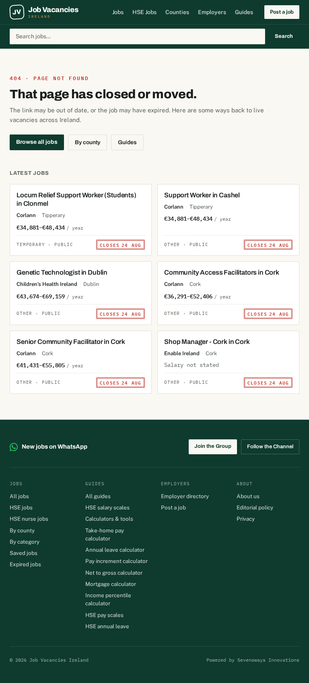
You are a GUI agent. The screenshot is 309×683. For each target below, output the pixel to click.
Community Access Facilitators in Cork (221, 272)
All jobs (19, 496)
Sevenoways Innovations (268, 660)
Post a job (282, 12)
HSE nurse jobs (29, 518)
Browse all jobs (37, 142)
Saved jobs (23, 553)
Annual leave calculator (114, 549)
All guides (98, 496)
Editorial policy (255, 507)
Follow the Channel (270, 446)
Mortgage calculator (110, 584)
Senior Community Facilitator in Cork (70, 341)
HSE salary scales (107, 507)
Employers (212, 12)
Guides (244, 12)
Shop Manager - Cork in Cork (207, 341)
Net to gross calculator (113, 572)
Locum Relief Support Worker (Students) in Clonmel (76, 199)
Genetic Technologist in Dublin (61, 272)
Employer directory (185, 496)
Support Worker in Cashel (202, 195)
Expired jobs (25, 564)
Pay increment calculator (116, 561)
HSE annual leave (107, 626)
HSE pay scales (104, 615)
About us (248, 496)
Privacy (246, 518)
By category (24, 541)
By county (87, 142)
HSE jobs (21, 507)
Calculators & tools (109, 518)
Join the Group (212, 446)
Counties (177, 12)
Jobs (118, 12)
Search (284, 36)
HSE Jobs (144, 12)
